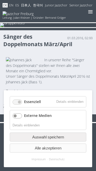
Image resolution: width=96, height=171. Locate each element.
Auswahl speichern (48, 137)
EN (11, 5)
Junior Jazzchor (56, 5)
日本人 (26, 5)
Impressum (38, 159)
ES (17, 5)
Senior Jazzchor (80, 5)
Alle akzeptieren (48, 148)
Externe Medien (38, 115)
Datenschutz (57, 159)
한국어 (38, 5)
